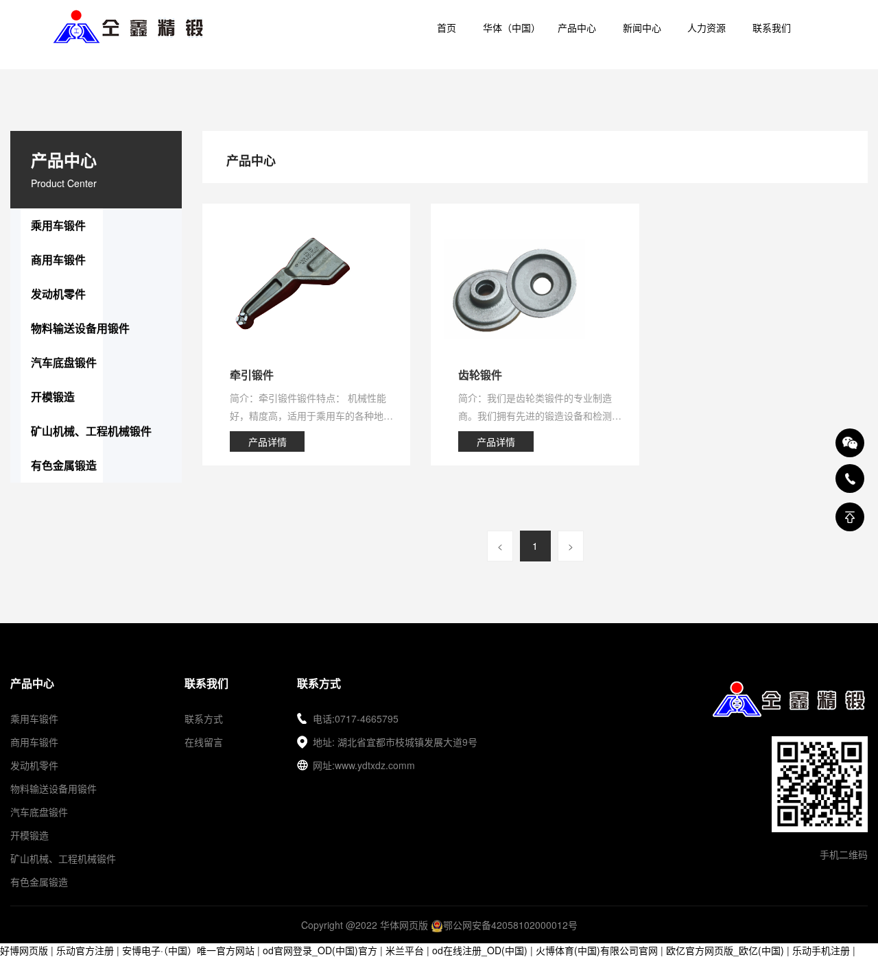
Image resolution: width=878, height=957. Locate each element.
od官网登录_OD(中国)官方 (320, 950)
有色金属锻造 (64, 465)
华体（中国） (512, 27)
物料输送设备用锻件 (80, 328)
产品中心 (577, 27)
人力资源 (706, 27)
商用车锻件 (58, 259)
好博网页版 (24, 950)
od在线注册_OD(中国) (479, 950)
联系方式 (204, 718)
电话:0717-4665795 (356, 718)
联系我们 (771, 27)
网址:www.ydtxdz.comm (364, 765)
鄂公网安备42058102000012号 (510, 925)
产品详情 (267, 441)
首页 (446, 27)
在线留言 (204, 742)
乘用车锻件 (58, 225)
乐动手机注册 (821, 950)
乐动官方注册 (85, 950)
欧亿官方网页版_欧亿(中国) (725, 950)
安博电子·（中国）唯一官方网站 (188, 950)
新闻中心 (642, 27)
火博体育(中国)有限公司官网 (597, 950)
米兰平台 (404, 950)
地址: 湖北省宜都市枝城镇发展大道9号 (395, 742)
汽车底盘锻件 (64, 362)
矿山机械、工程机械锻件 (91, 431)
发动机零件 (58, 294)
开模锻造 (53, 396)
